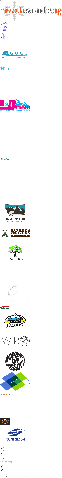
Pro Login (2, 477)
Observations (2, 24)
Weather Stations (4, 29)
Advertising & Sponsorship (4, 458)
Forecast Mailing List (5, 23)
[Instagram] (2, 467)
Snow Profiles (4, 31)
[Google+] (2, 470)
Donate (2, 39)
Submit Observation (5, 26)
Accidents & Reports (5, 30)
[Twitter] (2, 466)
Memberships (2, 37)
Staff (3, 35)
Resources (2, 28)
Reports (3, 34)
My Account (4, 38)
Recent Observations (5, 25)
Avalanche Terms (3, 450)
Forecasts (2, 21)
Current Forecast (4, 22)
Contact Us (4, 36)
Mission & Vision (3, 453)
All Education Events (5, 27)
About (2, 33)
